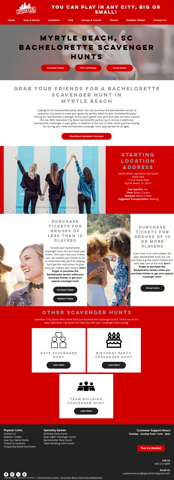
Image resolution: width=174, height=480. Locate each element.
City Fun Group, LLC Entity (48, 478)
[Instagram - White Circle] (12, 474)
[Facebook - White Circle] (6, 474)
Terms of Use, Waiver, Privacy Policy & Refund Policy (81, 478)
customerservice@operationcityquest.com (146, 473)
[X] (18, 474)
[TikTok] (24, 474)
